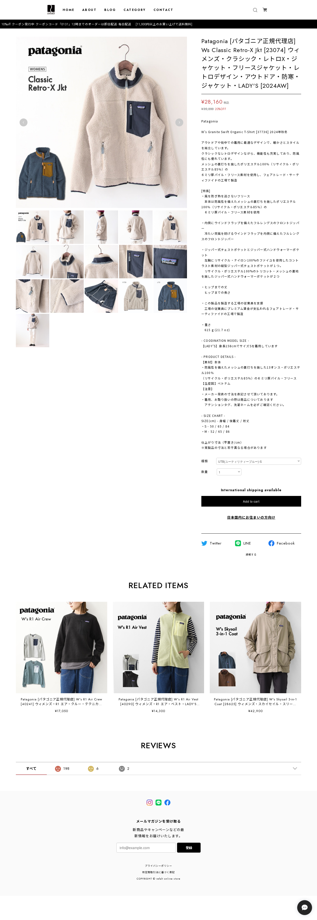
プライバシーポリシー (158, 866)
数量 (204, 472)
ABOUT (89, 10)
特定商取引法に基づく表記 (158, 872)
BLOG (110, 10)
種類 (204, 461)
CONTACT (164, 10)
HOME (69, 10)
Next (179, 122)
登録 (189, 847)
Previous (23, 122)
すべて (31, 768)
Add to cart (251, 501)
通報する (251, 554)
